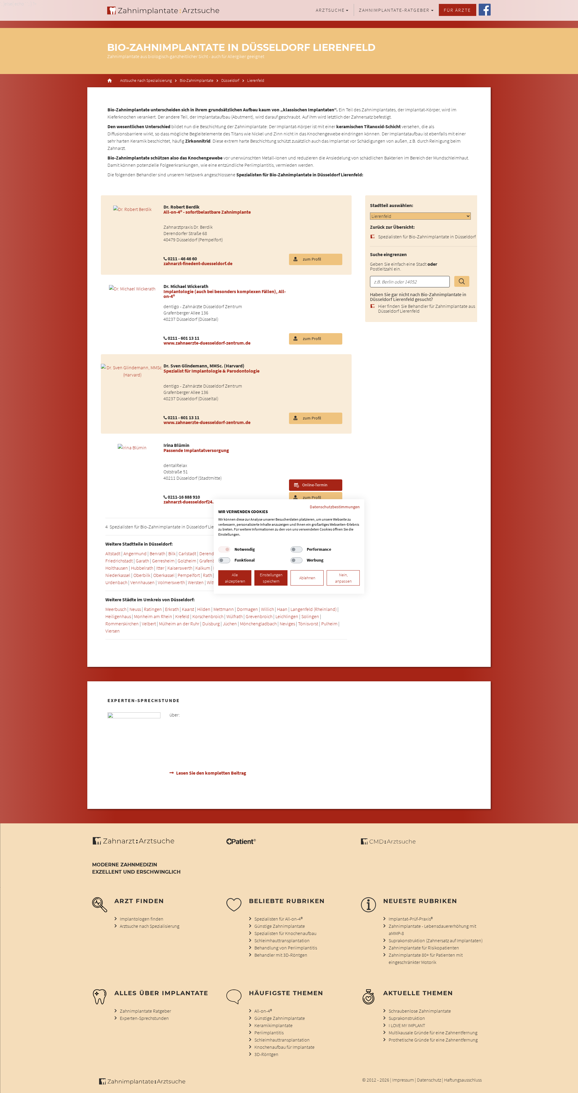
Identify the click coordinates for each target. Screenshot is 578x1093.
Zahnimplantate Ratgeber (145, 1011)
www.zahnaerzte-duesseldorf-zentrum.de (206, 342)
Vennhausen (142, 582)
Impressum (403, 1080)
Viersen (112, 631)
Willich (267, 609)
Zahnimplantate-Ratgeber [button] (394, 10)
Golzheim (187, 561)
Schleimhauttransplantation (282, 940)
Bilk (172, 553)
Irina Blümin (176, 445)
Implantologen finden (141, 919)
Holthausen (116, 568)
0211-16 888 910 (184, 496)
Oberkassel (164, 575)
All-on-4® (263, 1011)
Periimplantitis (269, 1033)
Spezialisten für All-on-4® (278, 919)
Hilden (203, 609)
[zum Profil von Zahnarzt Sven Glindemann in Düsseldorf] (132, 370)
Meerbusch (115, 609)
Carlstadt (187, 553)
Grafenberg (210, 561)
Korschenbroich (207, 616)
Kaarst (188, 609)
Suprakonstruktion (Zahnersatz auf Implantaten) (436, 940)
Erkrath (172, 609)
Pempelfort (189, 575)
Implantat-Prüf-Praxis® (411, 919)
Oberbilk (141, 575)
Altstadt (112, 553)
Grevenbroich (259, 616)
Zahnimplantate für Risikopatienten (424, 948)
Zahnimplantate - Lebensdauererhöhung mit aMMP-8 (432, 929)
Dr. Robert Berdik (181, 206)
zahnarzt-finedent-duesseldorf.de (197, 263)
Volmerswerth (171, 582)
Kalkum (202, 568)
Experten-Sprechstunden (144, 1018)
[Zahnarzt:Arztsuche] (136, 844)
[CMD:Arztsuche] (388, 843)
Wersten (196, 582)
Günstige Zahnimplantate (279, 926)
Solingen (310, 616)
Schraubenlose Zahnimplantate (420, 1011)
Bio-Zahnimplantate (196, 80)
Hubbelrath (142, 568)
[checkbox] (224, 549)
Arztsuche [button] (330, 10)
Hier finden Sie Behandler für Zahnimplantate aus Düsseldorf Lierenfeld (426, 308)
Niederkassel (117, 575)
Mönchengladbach (258, 624)
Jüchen (230, 624)
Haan (282, 609)
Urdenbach (116, 582)
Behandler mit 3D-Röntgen (280, 955)
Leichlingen (286, 616)
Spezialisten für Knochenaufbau (285, 933)
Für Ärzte (457, 10)
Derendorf (209, 553)
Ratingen (153, 609)
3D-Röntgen (266, 1054)
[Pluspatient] (241, 843)
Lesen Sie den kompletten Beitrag (211, 773)
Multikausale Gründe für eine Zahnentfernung (433, 1033)
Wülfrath (234, 616)
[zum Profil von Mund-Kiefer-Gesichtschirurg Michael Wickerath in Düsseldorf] (132, 288)
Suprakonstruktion (407, 1018)
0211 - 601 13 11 (183, 338)
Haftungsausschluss (463, 1080)
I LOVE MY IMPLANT (407, 1025)
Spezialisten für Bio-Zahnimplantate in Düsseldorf (427, 237)
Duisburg (211, 624)
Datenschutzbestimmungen (335, 506)
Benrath (157, 553)
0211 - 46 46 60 (182, 258)
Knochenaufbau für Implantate (284, 1047)
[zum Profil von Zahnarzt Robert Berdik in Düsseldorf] (132, 209)
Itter (160, 568)
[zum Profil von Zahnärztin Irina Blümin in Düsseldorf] (132, 447)
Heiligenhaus (118, 616)
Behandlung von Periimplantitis (285, 948)
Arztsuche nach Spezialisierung (146, 80)
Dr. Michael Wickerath (185, 286)
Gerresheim (163, 561)
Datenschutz (429, 1080)
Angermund (135, 553)
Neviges (287, 624)
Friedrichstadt (119, 561)
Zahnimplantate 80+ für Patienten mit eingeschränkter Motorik (426, 958)
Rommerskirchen (122, 624)
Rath (207, 575)
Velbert (149, 624)
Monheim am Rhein (153, 616)
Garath (142, 561)
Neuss (135, 609)
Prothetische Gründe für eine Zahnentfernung (433, 1040)
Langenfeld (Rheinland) (314, 609)
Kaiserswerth (179, 568)
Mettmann (223, 609)
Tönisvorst (308, 624)
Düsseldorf (230, 80)
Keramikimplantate (273, 1025)
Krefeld (182, 616)
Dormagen (247, 609)
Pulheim (329, 624)
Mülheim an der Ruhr (179, 624)
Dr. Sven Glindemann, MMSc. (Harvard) (203, 365)
